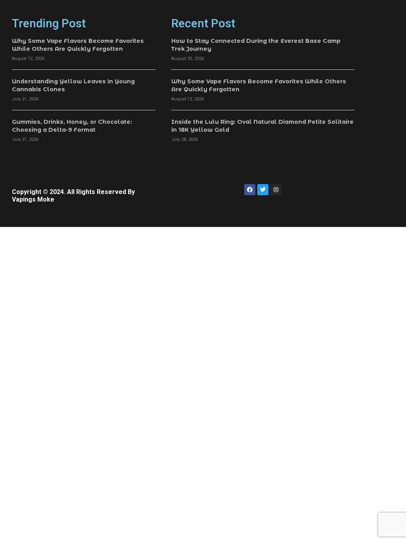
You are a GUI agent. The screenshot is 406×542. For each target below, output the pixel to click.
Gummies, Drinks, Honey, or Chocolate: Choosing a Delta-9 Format (72, 125)
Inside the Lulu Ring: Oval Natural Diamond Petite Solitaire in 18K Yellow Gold (262, 125)
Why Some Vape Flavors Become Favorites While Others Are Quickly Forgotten (78, 44)
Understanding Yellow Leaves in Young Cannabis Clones (73, 85)
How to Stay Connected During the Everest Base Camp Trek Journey (256, 44)
